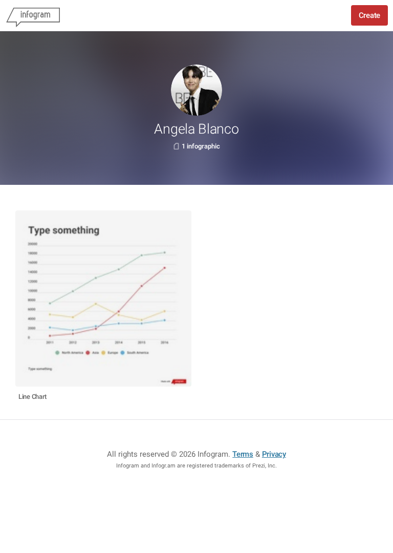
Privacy (274, 454)
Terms (242, 454)
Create (369, 15)
